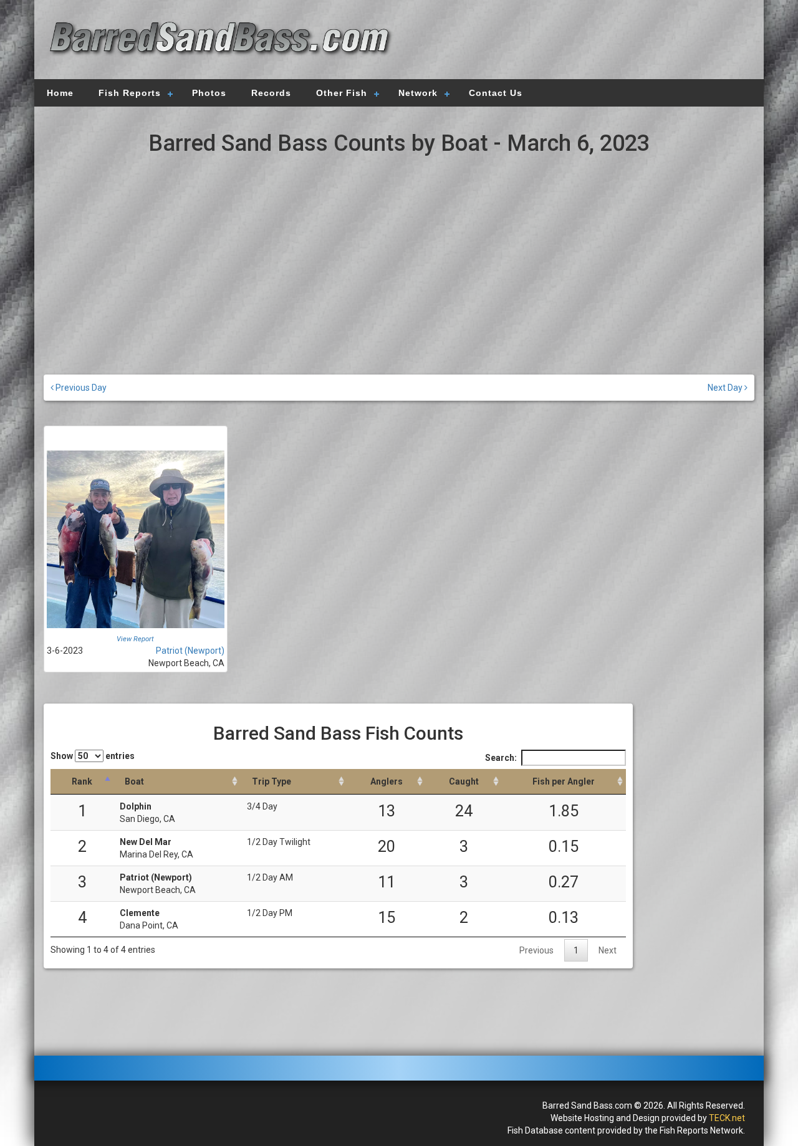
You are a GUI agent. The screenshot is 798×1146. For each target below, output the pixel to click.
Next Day (726, 388)
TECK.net (727, 1118)
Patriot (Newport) (190, 651)
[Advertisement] (575, 40)
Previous (536, 950)
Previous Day (80, 388)
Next (607, 950)
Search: (501, 758)
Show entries (92, 756)
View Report (135, 639)
